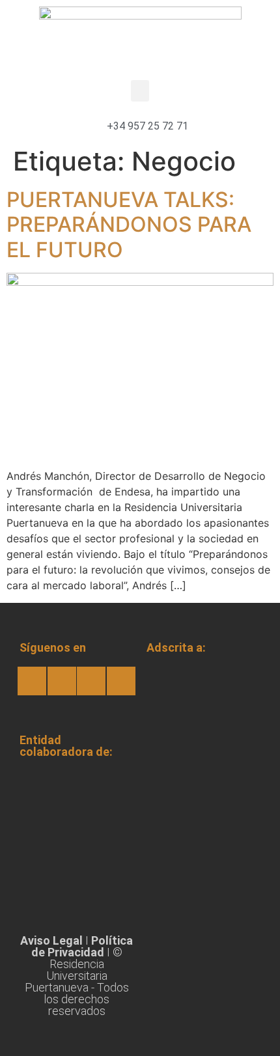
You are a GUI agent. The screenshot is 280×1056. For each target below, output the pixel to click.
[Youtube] (91, 681)
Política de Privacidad (82, 946)
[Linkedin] (121, 681)
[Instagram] (62, 681)
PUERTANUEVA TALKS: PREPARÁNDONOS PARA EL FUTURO (129, 224)
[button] (140, 91)
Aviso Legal (51, 940)
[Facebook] (32, 681)
